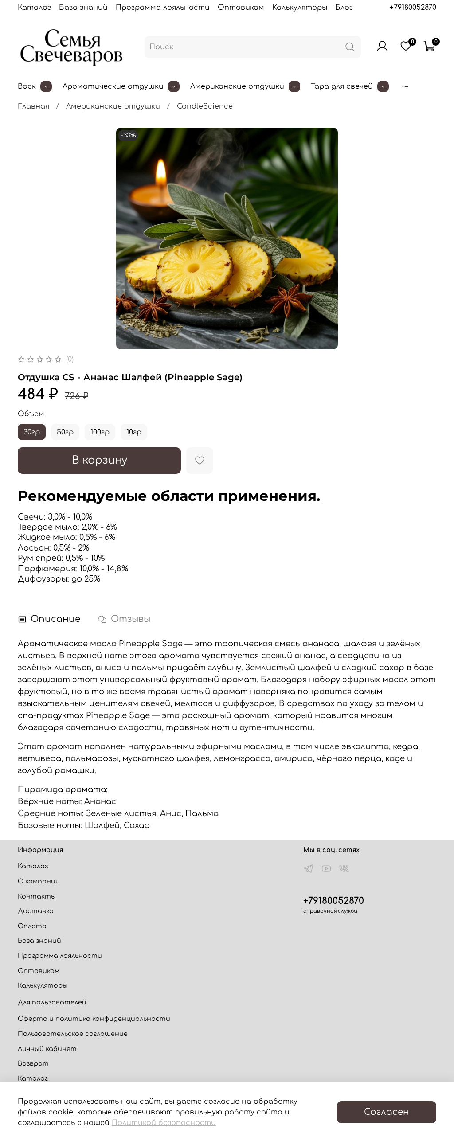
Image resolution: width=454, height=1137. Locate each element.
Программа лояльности (163, 8)
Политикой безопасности (164, 1123)
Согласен (386, 1112)
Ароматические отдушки (113, 86)
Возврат (33, 1063)
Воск (27, 86)
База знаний (83, 8)
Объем (31, 414)
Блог (344, 8)
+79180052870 (413, 8)
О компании (39, 881)
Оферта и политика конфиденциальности (94, 1018)
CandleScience (205, 106)
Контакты (37, 896)
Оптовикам (241, 8)
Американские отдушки (237, 86)
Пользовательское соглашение (73, 1033)
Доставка (36, 910)
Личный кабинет (47, 1048)
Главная (33, 106)
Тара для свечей (342, 86)
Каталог (34, 8)
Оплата (32, 926)
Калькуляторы (299, 8)
